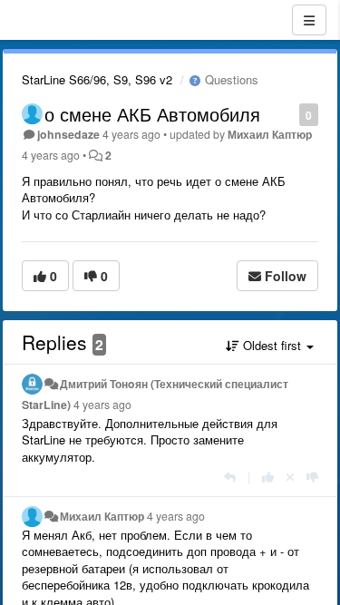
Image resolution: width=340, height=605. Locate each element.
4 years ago (102, 404)
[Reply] (230, 476)
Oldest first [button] (272, 345)
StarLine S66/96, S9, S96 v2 (97, 79)
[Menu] (309, 20)
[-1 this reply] (312, 476)
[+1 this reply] (268, 476)
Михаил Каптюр (270, 134)
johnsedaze (68, 134)
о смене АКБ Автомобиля (152, 114)
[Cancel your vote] (290, 476)
